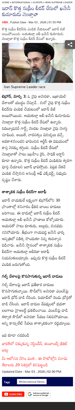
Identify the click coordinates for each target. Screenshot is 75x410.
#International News (32, 382)
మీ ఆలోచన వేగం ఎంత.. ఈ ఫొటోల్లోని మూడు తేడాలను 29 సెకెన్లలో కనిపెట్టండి (34, 361)
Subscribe (15, 394)
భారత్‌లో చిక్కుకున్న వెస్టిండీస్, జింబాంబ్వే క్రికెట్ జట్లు (35, 346)
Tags (7, 382)
